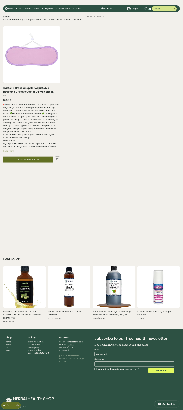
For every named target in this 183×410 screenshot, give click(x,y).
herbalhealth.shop (15, 9)
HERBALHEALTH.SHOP (33, 399)
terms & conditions (36, 342)
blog (8, 350)
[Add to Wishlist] (57, 159)
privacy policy (34, 344)
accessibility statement (38, 353)
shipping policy (34, 350)
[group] (91, 294)
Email (97, 349)
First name (99, 359)
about (8, 344)
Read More (8, 151)
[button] (47, 8)
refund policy (33, 347)
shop (8, 347)
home (8, 342)
